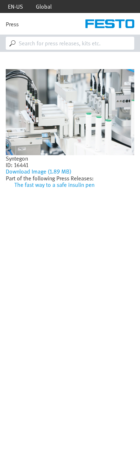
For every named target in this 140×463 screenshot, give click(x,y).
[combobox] (70, 43)
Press (12, 24)
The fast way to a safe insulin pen (54, 184)
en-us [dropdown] (15, 6)
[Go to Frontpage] (109, 24)
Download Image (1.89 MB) (38, 171)
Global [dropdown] (44, 6)
